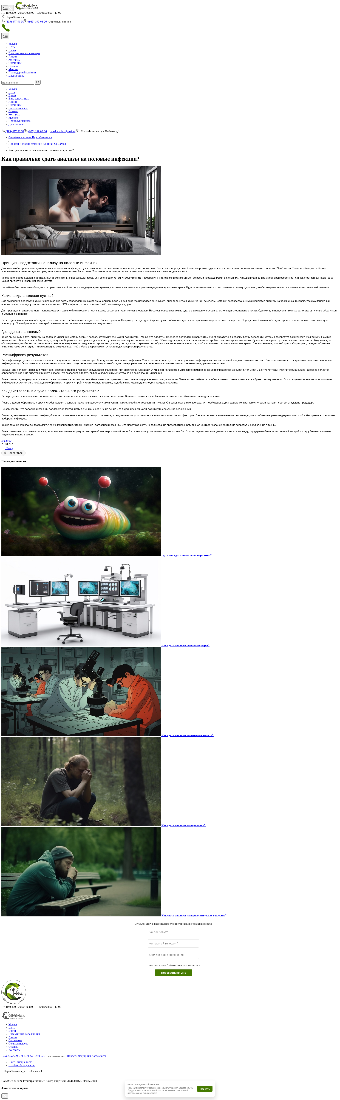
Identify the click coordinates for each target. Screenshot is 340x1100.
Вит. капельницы (18, 98)
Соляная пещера (18, 108)
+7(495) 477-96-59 (12, 1055)
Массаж (13, 117)
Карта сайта (99, 1055)
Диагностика (16, 124)
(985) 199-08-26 (37, 21)
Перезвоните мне (56, 1056)
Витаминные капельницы (24, 1033)
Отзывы (13, 111)
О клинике (15, 104)
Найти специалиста (20, 1061)
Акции (12, 101)
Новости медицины (79, 1055)
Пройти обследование (21, 1065)
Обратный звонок (60, 21)
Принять (205, 1088)
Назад (9, 448)
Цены (11, 92)
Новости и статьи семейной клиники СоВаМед (37, 143)
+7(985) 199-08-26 (34, 1055)
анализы (6, 440)
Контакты (14, 114)
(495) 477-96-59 (15, 21)
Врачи (12, 95)
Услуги (12, 88)
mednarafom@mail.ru (63, 131)
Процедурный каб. (19, 120)
